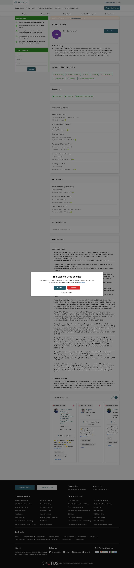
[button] (67, 292)
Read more (81, 282)
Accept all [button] (60, 287)
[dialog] (67, 284)
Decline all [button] (73, 287)
